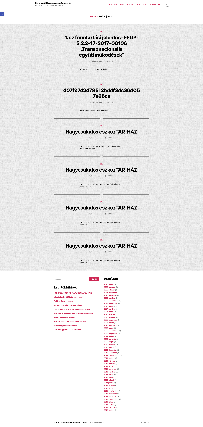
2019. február (109, 364)
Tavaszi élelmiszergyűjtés (64, 317)
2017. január (108, 383)
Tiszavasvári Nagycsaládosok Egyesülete (53, 3)
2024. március (109, 314)
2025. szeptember (111, 301)
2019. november (110, 353)
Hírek (116, 4)
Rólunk (122, 4)
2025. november (110, 295)
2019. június (108, 358)
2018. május (109, 377)
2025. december (110, 293)
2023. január (109, 328)
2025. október (109, 298)
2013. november (110, 396)
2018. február (109, 380)
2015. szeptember (111, 391)
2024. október (109, 309)
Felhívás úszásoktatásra (63, 301)
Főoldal (110, 4)
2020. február (109, 347)
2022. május (109, 336)
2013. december (110, 394)
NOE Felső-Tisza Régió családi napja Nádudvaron (73, 313)
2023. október (109, 317)
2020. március (109, 345)
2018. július (108, 375)
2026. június (109, 284)
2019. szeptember (111, 355)
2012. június (108, 410)
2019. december (110, 350)
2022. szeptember (111, 331)
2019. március (109, 361)
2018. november (110, 369)
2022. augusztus (110, 334)
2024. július (108, 312)
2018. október (109, 372)
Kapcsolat (153, 4)
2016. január (109, 388)
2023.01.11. (110, 61)
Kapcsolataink (130, 4)
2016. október (109, 386)
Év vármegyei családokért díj (65, 326)
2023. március (109, 325)
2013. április (109, 405)
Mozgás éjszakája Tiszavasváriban (68, 305)
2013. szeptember (111, 399)
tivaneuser (99, 61)
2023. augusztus (110, 320)
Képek (139, 4)
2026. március (109, 287)
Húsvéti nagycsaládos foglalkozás (67, 330)
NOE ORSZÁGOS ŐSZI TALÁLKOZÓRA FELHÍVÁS (73, 293)
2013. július (108, 402)
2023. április (109, 323)
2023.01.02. (110, 138)
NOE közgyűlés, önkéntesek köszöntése (70, 322)
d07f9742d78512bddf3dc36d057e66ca (101, 93)
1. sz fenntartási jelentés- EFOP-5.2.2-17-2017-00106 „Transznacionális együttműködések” (101, 46)
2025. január (109, 306)
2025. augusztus (110, 304)
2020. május (109, 342)
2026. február (109, 290)
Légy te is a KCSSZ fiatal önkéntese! (68, 297)
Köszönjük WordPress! (97, 422)
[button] (2, 14)
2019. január (109, 366)
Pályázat (145, 4)
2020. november (110, 339)
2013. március (109, 407)
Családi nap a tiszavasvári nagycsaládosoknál (72, 309)
